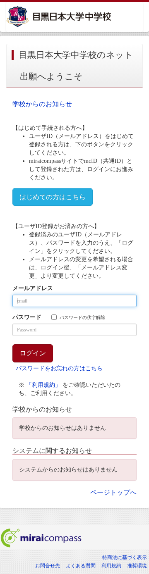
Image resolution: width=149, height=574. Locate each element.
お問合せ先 (47, 566)
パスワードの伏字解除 (82, 317)
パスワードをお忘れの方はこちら (59, 368)
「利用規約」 (43, 385)
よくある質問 (81, 566)
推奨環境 (137, 566)
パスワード (26, 317)
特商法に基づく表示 (124, 557)
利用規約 (111, 566)
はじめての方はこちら (52, 196)
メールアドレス (32, 288)
